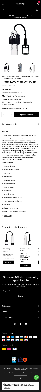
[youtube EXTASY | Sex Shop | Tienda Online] (26, 324)
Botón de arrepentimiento (20, 375)
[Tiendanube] (20, 379)
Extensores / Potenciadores (30, 76)
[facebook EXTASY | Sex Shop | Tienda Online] (20, 324)
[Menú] (3, 4)
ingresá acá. (34, 372)
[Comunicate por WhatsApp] (36, 377)
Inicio (3, 76)
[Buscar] (37, 10)
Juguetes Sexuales (13, 76)
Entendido (7, 388)
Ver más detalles (8, 105)
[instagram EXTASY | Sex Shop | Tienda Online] (15, 324)
